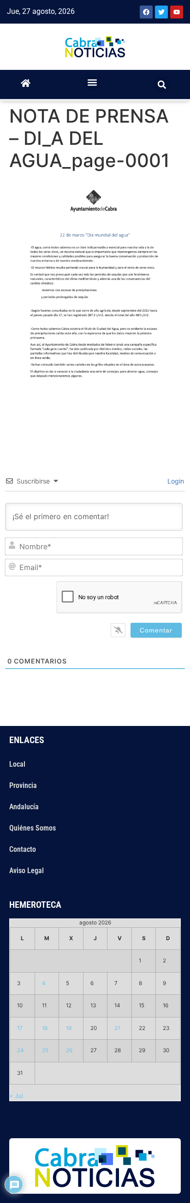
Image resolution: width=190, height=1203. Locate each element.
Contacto (22, 849)
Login (175, 481)
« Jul (16, 1095)
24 (20, 1050)
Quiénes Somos (32, 828)
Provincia (23, 785)
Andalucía (24, 806)
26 (69, 1050)
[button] (92, 82)
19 (68, 1028)
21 (117, 1028)
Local (17, 764)
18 (45, 1028)
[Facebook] (146, 12)
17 (20, 1028)
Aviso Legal (26, 870)
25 (45, 1050)
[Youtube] (176, 12)
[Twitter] (161, 12)
